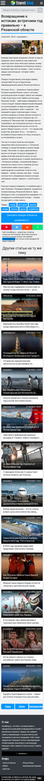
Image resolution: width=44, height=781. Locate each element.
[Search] (40, 10)
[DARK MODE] (41, 3)
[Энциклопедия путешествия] (22, 3)
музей (33, 204)
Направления (36, 706)
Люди (22, 706)
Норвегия (33, 209)
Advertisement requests (32, 766)
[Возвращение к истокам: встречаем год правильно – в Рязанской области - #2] (32, 47)
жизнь (14, 209)
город (13, 204)
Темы (8, 706)
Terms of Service (9, 763)
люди (5, 209)
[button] (6, 227)
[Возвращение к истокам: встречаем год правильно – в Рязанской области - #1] (11, 47)
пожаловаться (9, 239)
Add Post (6, 769)
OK (39, 778)
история (22, 204)
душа (23, 209)
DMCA (5, 766)
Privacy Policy (28, 763)
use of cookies (29, 779)
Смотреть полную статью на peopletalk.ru (22, 218)
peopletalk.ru (22, 37)
